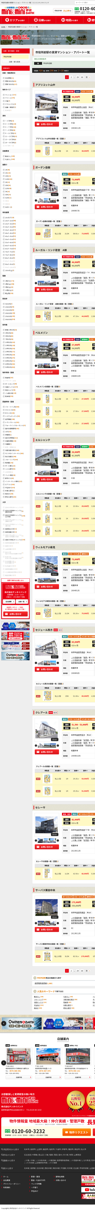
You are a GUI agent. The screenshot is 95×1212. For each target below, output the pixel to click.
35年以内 (8, 358)
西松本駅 (48, 1168)
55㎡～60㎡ (9, 242)
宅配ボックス (9, 387)
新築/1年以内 (9, 330)
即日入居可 (9, 497)
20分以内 (8, 313)
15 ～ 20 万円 (9, 139)
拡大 (55, 112)
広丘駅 (76, 1168)
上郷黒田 (77, 1154)
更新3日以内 (9, 81)
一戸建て (34, 1187)
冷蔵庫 (7, 444)
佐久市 (83, 1149)
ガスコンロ (9, 410)
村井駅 (69, 1168)
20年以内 (8, 348)
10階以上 (8, 290)
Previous (36, 118)
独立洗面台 (9, 456)
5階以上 (8, 287)
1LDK (7, 179)
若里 (83, 190)
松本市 (26, 1149)
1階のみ (8, 281)
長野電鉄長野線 (77, 115)
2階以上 (8, 284)
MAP (91, 107)
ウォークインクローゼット (14, 425)
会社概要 (9, 601)
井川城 (65, 1154)
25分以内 (8, 316)
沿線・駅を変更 (14, 62)
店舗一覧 (21, 601)
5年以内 (8, 336)
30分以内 (8, 319)
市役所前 (88, 115)
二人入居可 (9, 469)
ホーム (5, 1176)
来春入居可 (9, 491)
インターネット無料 (12, 481)
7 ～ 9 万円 (8, 130)
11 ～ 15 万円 (9, 136)
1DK (6, 176)
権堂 (87, 117)
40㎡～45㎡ (9, 233)
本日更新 (8, 78)
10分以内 (8, 307)
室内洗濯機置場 (10, 428)
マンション (9, 95)
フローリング (9, 459)
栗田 (83, 912)
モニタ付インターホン (12, 453)
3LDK (7, 198)
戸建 (6, 101)
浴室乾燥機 (9, 441)
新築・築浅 (35, 1176)
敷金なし (8, 156)
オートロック (9, 384)
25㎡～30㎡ (9, 224)
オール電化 (9, 466)
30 (82, 77)
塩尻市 (52, 1149)
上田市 (39, 1149)
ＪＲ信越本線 (76, 112)
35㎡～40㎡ (9, 230)
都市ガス (8, 478)
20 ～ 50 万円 (9, 142)
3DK (6, 194)
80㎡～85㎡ (9, 258)
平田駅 (63, 1168)
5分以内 (8, 304)
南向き (7, 494)
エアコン (8, 484)
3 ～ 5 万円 (8, 124)
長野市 (79, 107)
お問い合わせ (15, 613)
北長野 (91, 280)
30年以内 (8, 355)
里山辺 (41, 1154)
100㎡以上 (8, 270)
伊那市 (64, 1149)
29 (78, 77)
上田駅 (92, 1168)
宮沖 (83, 735)
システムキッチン (11, 416)
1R (6, 170)
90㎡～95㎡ (9, 264)
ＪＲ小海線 (52, 1162)
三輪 (46, 1154)
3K (6, 191)
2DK (6, 185)
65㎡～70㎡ (9, 249)
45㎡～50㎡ (9, 236)
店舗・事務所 (9, 107)
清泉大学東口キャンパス (13, 540)
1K (6, 173)
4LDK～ (7, 207)
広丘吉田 (27, 1154)
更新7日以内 (9, 84)
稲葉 (51, 1154)
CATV (7, 432)
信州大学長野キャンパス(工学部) (13, 516)
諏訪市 (70, 1149)
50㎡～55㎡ (9, 239)
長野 (85, 112)
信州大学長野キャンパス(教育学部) (13, 511)
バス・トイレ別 (10, 407)
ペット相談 (9, 475)
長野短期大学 (9, 532)
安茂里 (86, 365)
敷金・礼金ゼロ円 (38, 1180)
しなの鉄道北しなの (79, 280)
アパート (8, 98)
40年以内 (8, 361)
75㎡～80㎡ (9, 255)
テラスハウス (9, 104)
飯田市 (45, 1149)
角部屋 (7, 463)
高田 (83, 652)
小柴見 (84, 107)
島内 (60, 1154)
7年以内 (8, 339)
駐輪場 (7, 378)
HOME (3, 27)
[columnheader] (57, 143)
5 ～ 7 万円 (8, 127)
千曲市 (58, 1149)
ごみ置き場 (9, 393)
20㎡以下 (8, 217)
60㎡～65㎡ (9, 245)
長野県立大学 (9, 529)
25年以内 (8, 351)
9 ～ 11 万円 (9, 133)
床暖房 (7, 435)
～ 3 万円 (8, 121)
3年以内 (8, 333)
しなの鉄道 (86, 1160)
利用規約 (6, 1187)
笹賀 (71, 1154)
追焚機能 (8, 419)
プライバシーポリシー (12, 1184)
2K (6, 182)
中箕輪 (34, 1154)
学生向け (8, 487)
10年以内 (8, 342)
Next (58, 118)
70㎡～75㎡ (9, 252)
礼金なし (8, 159)
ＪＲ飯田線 (51, 1160)
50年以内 (8, 367)
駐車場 (7, 396)
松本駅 (26, 1168)
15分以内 (8, 310)
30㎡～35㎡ (9, 227)
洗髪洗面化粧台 (10, 450)
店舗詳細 (19, 1077)
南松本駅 (56, 1168)
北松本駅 (40, 1168)
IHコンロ (8, 413)
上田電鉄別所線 (41, 1162)
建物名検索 (60, 1176)
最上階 (7, 293)
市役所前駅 (84, 1168)
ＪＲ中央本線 (41, 1160)
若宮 (83, 272)
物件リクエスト (78, 1132)
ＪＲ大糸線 (29, 1162)
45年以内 (8, 364)
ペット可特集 (36, 1184)
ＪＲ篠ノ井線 (76, 840)
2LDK (7, 188)
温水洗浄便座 (9, 438)
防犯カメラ (9, 390)
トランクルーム (10, 422)
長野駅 (33, 1168)
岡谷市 (77, 1149)
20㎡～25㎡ (9, 221)
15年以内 (8, 345)
